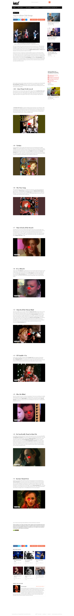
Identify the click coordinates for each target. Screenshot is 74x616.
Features (49, 83)
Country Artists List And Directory (52, 82)
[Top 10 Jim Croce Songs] (29, 571)
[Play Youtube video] (29, 124)
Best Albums (28, 7)
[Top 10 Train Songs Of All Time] (18, 571)
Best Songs (20, 7)
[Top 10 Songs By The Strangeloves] (29, 555)
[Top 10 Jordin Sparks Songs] (40, 555)
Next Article (41, 19)
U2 (44, 83)
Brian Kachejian (15, 17)
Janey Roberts (38, 577)
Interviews (36, 7)
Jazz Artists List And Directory (53, 78)
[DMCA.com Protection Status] (16, 530)
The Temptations (28, 57)
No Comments (27, 17)
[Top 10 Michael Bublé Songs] (18, 555)
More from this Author (40, 586)
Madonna (31, 49)
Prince (41, 49)
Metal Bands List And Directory (53, 77)
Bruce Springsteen (16, 84)
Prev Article (34, 19)
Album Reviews (50, 84)
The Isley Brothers (39, 57)
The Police (21, 84)
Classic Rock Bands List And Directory (49, 7)
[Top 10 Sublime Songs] (40, 571)
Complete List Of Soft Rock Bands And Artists (53, 75)
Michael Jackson (36, 49)
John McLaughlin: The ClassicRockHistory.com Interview (52, 53)
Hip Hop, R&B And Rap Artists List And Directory (53, 80)
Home (14, 7)
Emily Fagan (16, 578)
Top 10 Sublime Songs (40, 575)
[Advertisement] (29, 538)
